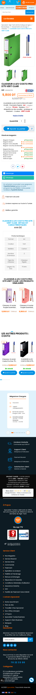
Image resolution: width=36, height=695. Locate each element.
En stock (9, 316)
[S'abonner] (30, 640)
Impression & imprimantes (12, 677)
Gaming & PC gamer (10, 675)
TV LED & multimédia (10, 679)
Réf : (3, 90)
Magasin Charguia (8, 140)
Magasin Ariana (7, 142)
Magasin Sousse (8, 155)
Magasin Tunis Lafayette (10, 144)
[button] (12, 331)
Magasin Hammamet (9, 153)
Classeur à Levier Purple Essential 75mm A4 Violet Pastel (9, 306)
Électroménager (9, 681)
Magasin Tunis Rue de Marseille (12, 146)
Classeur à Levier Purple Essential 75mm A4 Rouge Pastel (26, 306)
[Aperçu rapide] (7, 298)
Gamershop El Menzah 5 (10, 151)
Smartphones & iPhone (11, 673)
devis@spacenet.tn (13, 544)
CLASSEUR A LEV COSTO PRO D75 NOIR (27, 360)
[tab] (18, 223)
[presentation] (2, 328)
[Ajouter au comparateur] (31, 129)
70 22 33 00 (18, 662)
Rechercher (30, 12)
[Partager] (13, 166)
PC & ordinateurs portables (13, 671)
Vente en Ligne (7, 158)
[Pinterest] (23, 166)
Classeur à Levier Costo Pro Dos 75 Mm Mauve (9, 360)
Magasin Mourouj (8, 149)
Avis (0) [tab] (18, 228)
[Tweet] (18, 166)
